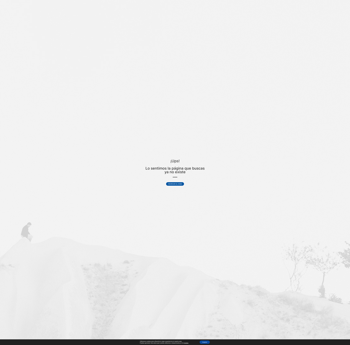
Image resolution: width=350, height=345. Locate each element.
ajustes (186, 343)
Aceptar (204, 342)
